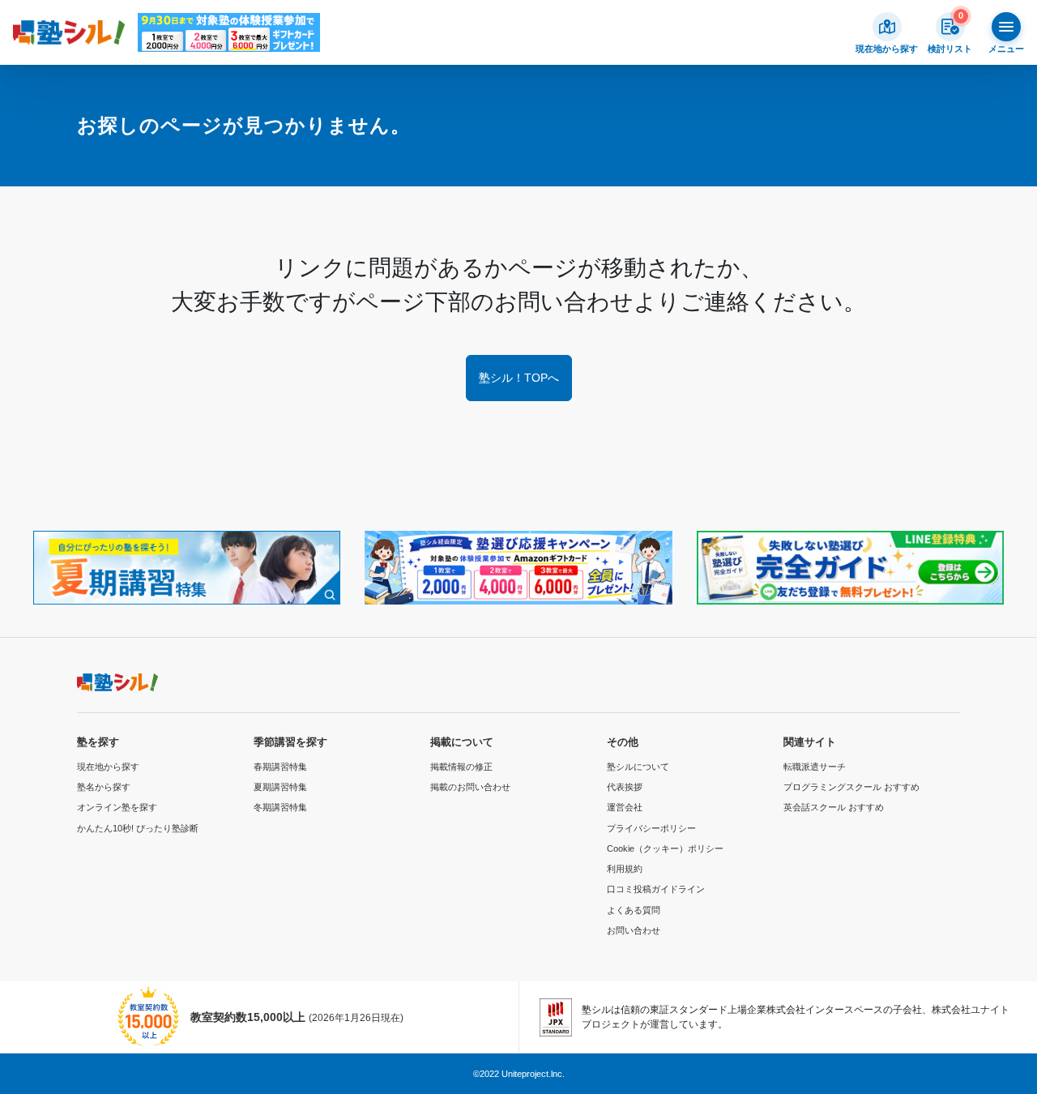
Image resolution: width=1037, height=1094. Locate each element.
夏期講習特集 (280, 787)
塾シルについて (638, 766)
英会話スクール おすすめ (833, 807)
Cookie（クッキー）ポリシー (665, 848)
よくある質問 (633, 910)
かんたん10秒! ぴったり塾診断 (137, 828)
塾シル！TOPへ (519, 377)
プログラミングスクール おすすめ (851, 787)
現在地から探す (108, 766)
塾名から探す (103, 787)
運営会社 (624, 807)
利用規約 (624, 869)
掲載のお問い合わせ (470, 787)
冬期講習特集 (280, 807)
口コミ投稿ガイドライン (656, 889)
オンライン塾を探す (117, 807)
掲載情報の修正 (461, 766)
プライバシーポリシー (651, 828)
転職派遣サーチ (814, 766)
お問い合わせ (633, 930)
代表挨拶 (624, 787)
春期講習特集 (280, 766)
